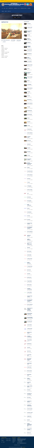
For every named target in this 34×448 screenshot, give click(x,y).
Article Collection (29, 88)
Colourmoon (23, 447)
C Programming (29, 266)
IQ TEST (28, 68)
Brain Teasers (29, 251)
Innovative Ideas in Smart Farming (30, 317)
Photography (29, 200)
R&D (18, 8)
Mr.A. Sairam (30, 89)
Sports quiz (29, 140)
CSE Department (31, 74)
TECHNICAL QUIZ (29, 27)
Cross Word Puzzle (29, 382)
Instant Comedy (29, 189)
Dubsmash (29, 144)
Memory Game (29, 370)
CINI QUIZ (28, 34)
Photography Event (29, 375)
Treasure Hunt (29, 129)
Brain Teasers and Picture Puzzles (29, 359)
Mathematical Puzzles (29, 332)
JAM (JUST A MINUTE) (29, 73)
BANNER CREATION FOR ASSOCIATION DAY (29, 424)
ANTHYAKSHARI (29, 114)
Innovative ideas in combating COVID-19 (29, 228)
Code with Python (28, 137)
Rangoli (28, 167)
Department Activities (23, 8)
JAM (28, 193)
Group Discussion (30, 171)
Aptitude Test (29, 99)
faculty (7, 8)
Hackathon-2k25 (29, 412)
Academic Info (16, 8)
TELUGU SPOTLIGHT (29, 378)
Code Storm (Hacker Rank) (29, 405)
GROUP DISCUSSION (29, 58)
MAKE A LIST (29, 432)
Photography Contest (29, 159)
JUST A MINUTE (29, 61)
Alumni (3, 11)
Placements (28, 8)
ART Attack (29, 397)
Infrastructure (11, 8)
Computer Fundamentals (29, 289)
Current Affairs (29, 292)
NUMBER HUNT (29, 416)
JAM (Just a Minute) (29, 235)
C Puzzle (28, 182)
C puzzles (28, 91)
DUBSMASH (29, 42)
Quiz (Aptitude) (29, 321)
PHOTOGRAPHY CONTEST (29, 31)
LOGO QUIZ (29, 23)
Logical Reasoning (28, 239)
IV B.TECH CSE (30, 78)
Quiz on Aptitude (29, 231)
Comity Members (31, 126)
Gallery (6, 11)
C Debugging (29, 84)
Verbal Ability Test (29, 355)
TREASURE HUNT (29, 110)
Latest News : (2, 0)
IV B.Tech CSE (30, 28)
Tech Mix (28, 125)
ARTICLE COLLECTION (29, 39)
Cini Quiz (28, 95)
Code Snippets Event (29, 363)
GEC (2, 8)
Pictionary (28, 178)
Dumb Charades (29, 408)
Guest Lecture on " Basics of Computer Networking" (29, 309)
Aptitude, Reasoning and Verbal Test (29, 163)
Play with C (29, 151)
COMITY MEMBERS (31, 225)
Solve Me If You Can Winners (29, 394)
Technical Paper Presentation (29, 314)
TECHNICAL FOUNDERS (29, 46)
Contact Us (9, 11)
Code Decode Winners (29, 401)
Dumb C (28, 80)
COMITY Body (30, 252)
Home (4, 8)
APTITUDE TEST (29, 53)
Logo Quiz (28, 121)
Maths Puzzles (29, 284)
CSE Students (30, 315)
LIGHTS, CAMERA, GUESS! (29, 386)
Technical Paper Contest (29, 223)
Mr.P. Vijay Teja (30, 85)
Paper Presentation (29, 205)
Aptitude (28, 247)
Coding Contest (29, 258)
